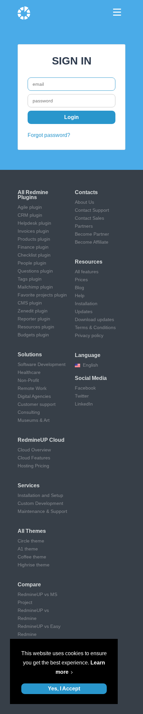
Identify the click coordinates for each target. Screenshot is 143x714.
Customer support (37, 404)
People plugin (32, 263)
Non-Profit (28, 380)
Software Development (42, 364)
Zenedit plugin (33, 310)
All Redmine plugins (33, 194)
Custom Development (40, 503)
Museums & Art (34, 420)
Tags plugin (30, 279)
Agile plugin (30, 207)
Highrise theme (34, 564)
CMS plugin (30, 302)
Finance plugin (33, 247)
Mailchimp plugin (35, 287)
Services (29, 485)
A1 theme (28, 548)
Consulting (29, 412)
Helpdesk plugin (34, 223)
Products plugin (34, 239)
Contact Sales (89, 218)
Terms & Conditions (95, 327)
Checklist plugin (34, 255)
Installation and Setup (40, 495)
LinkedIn (84, 404)
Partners (84, 226)
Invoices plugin (33, 231)
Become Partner (92, 234)
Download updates (94, 319)
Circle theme (31, 540)
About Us (84, 202)
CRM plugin (30, 215)
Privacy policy (89, 335)
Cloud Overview (34, 449)
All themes (32, 531)
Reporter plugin (34, 318)
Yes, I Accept (64, 688)
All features (86, 271)
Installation (86, 303)
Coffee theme (32, 556)
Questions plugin (35, 271)
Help (79, 295)
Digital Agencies (34, 396)
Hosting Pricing (33, 465)
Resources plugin (36, 326)
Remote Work (32, 388)
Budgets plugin (33, 334)
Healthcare (29, 372)
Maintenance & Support (42, 511)
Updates (83, 311)
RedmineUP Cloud (41, 440)
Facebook (85, 388)
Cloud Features (34, 457)
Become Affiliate (91, 242)
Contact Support (92, 210)
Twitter (82, 396)
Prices (81, 279)
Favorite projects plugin (42, 295)
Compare (29, 584)
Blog (79, 287)
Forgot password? (49, 135)
